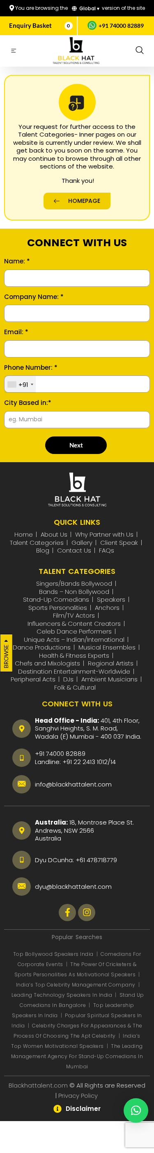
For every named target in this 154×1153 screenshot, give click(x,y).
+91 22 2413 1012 (85, 761)
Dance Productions (42, 647)
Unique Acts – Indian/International (74, 639)
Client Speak (119, 542)
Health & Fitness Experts (74, 655)
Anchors (107, 607)
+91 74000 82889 (60, 753)
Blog (42, 550)
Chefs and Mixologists (47, 663)
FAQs (106, 550)
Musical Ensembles (107, 647)
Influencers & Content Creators (74, 623)
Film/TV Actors (74, 615)
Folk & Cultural (75, 687)
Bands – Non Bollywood (74, 591)
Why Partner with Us (104, 534)
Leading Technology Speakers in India (62, 994)
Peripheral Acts (33, 679)
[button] (139, 51)
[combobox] (20, 384)
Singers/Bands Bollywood (74, 583)
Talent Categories (37, 542)
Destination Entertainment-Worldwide (74, 671)
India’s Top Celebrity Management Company (76, 984)
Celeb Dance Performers (74, 631)
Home (23, 534)
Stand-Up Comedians (56, 599)
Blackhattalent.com (38, 1085)
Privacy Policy (78, 1095)
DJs (68, 679)
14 (113, 761)
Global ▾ (88, 8)
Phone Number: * (30, 368)
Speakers (111, 599)
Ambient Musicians (109, 679)
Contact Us (74, 550)
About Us (54, 534)
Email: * (16, 332)
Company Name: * (34, 297)
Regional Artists (110, 663)
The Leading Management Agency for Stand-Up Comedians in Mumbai (77, 1056)
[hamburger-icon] (13, 51)
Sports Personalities (57, 607)
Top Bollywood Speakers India (53, 954)
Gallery (81, 542)
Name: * (17, 261)
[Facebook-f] (67, 912)
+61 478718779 (96, 860)
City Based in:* (27, 403)
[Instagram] (86, 912)
